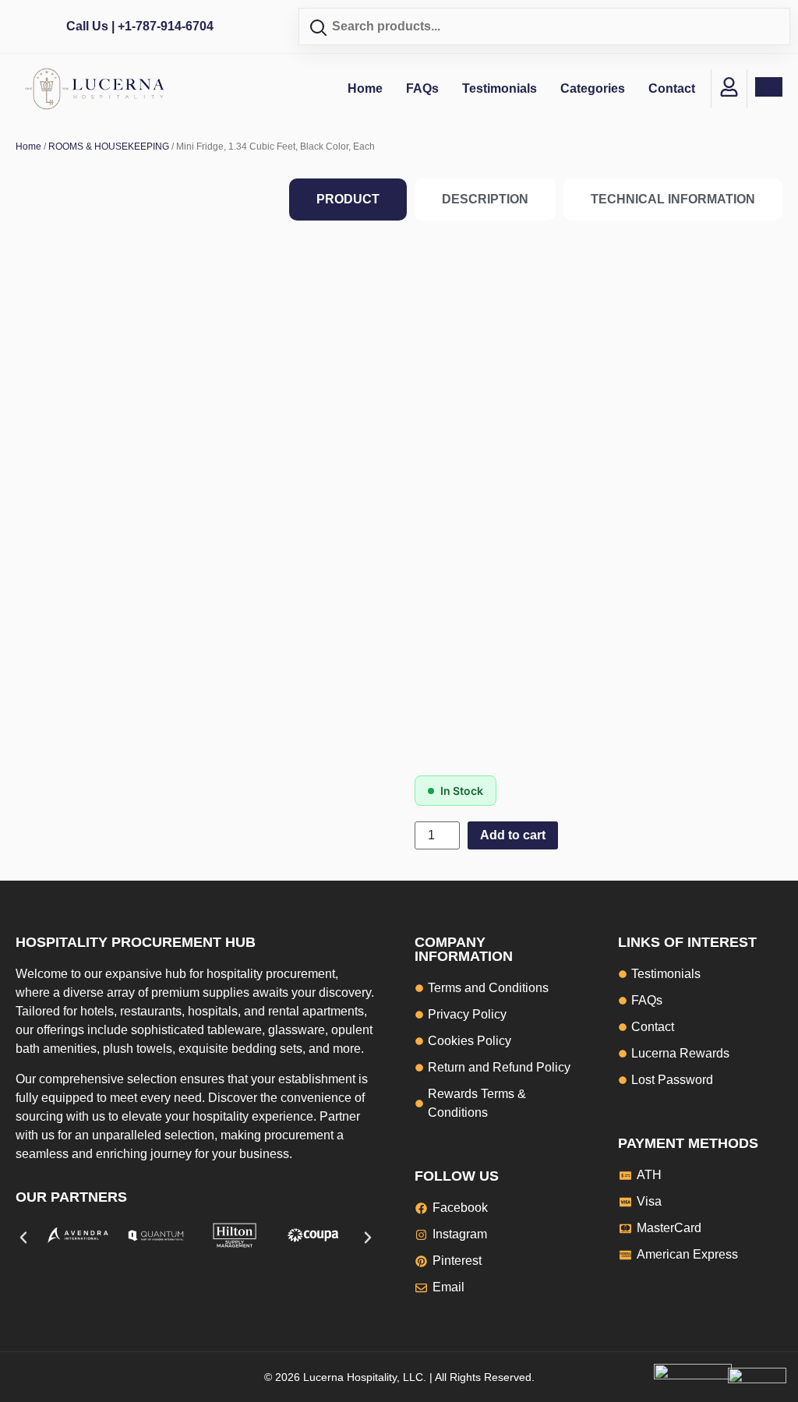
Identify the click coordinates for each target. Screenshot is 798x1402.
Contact (671, 88)
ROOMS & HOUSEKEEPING (108, 146)
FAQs (422, 88)
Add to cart (513, 835)
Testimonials (499, 88)
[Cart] (768, 87)
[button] (23, 1237)
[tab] (348, 199)
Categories (592, 88)
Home (365, 88)
